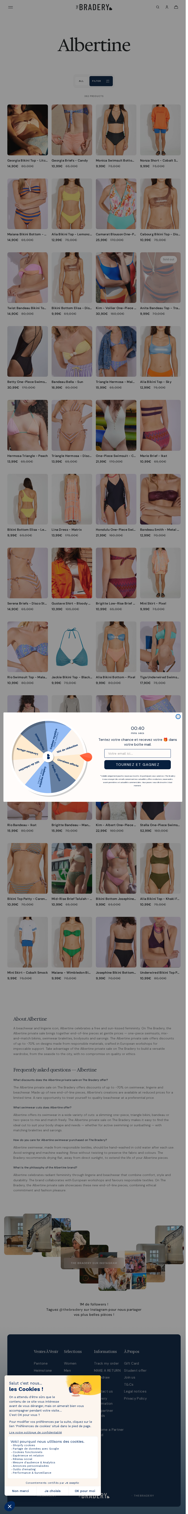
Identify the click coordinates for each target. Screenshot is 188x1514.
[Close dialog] (178, 716)
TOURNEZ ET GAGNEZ (138, 764)
